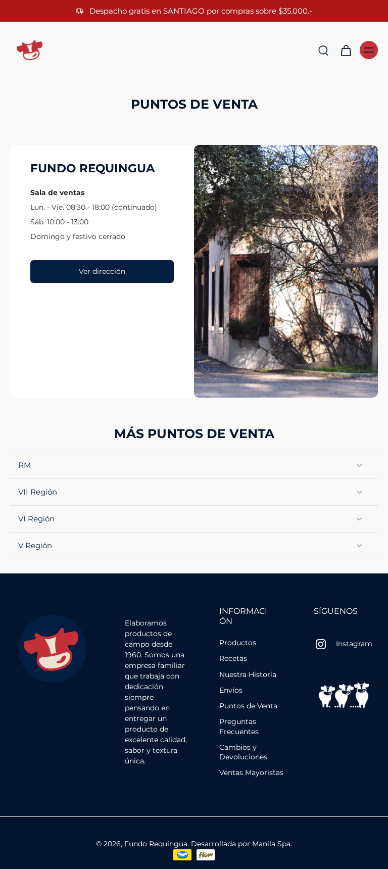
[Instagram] (325, 644)
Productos (237, 642)
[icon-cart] (345, 50)
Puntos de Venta (248, 705)
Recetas (233, 658)
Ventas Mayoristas (251, 773)
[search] (323, 50)
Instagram (354, 644)
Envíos (231, 690)
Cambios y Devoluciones (243, 752)
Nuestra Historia (247, 674)
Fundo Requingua (155, 843)
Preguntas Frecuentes (239, 726)
